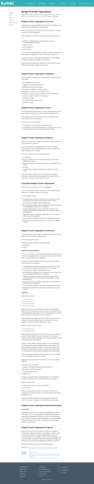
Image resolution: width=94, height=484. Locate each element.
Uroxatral (31, 306)
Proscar (32, 328)
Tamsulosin (49, 447)
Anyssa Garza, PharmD (33, 452)
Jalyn (40, 447)
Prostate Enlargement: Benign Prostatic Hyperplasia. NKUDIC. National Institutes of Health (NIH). (44, 456)
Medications (53, 3)
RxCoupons (72, 3)
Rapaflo (36, 447)
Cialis (44, 448)
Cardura (31, 301)
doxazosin (25, 301)
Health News (42, 3)
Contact (41, 476)
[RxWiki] (7, 3)
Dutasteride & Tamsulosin (35, 448)
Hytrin (30, 299)
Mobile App (42, 467)
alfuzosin (25, 306)
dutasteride (26, 331)
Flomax (32, 303)
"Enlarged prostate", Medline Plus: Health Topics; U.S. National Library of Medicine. (44, 454)
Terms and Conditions (45, 471)
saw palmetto (30, 414)
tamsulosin (26, 303)
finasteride (26, 328)
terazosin (25, 299)
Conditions (63, 3)
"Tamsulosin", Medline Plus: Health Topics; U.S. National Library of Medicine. (43, 457)
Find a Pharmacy (30, 3)
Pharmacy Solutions (85, 3)
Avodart (32, 331)
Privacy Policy (43, 474)
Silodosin (31, 447)
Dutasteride (54, 448)
